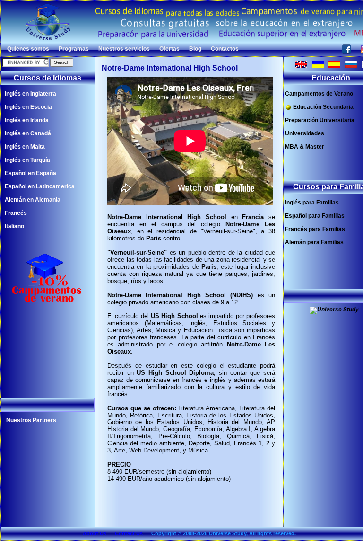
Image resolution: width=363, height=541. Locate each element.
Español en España (30, 173)
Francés (16, 213)
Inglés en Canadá (28, 133)
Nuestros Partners (31, 420)
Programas (74, 48)
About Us (94, 533)
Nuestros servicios (124, 48)
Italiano (14, 226)
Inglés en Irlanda (27, 120)
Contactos (225, 48)
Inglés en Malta (25, 146)
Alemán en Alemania (32, 199)
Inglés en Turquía (27, 160)
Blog (195, 48)
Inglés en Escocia (28, 107)
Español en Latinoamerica (40, 186)
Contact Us (129, 533)
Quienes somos (28, 48)
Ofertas (169, 48)
